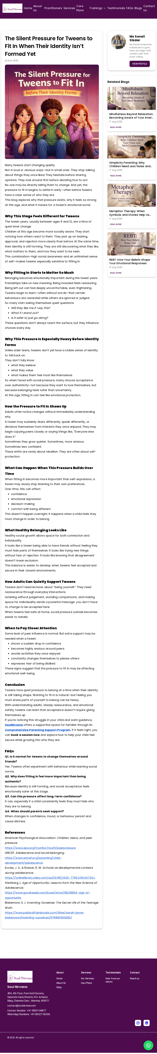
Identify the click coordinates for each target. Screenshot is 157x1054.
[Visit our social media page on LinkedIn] (147, 1023)
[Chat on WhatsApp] (148, 1045)
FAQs (59, 987)
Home (59, 978)
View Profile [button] (139, 64)
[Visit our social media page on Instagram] (138, 1023)
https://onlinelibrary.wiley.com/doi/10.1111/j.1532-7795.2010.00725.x (50, 878)
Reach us (134, 978)
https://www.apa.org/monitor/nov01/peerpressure (40, 848)
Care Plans (86, 983)
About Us (61, 983)
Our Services (87, 978)
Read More (115, 127)
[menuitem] (28, 8)
